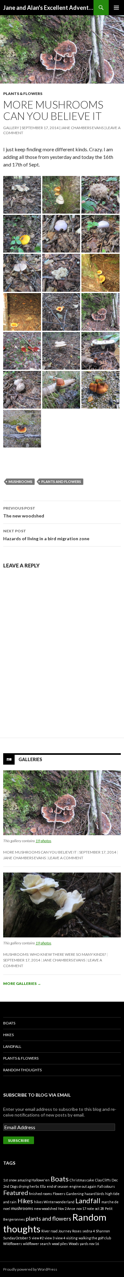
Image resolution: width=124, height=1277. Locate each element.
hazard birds (94, 1194)
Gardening (75, 1194)
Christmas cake (82, 1180)
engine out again (82, 1186)
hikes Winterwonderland (54, 1202)
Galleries (30, 759)
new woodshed (45, 1208)
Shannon (103, 1231)
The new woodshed (23, 512)
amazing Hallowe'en (33, 1180)
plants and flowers (61, 481)
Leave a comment (65, 857)
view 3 (49, 1238)
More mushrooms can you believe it (40, 852)
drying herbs (29, 1186)
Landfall (12, 1046)
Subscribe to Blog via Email (37, 1095)
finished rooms (40, 1194)
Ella (43, 1186)
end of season (57, 1186)
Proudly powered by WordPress (30, 1269)
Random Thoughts (22, 1069)
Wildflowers (12, 1244)
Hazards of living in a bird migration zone (46, 535)
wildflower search (37, 1244)
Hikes (8, 1034)
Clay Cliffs (103, 1180)
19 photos (43, 840)
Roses (76, 1231)
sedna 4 (88, 1231)
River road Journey (56, 1231)
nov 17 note (85, 1208)
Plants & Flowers (22, 93)
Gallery (11, 127)
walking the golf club (95, 1238)
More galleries (22, 983)
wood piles (60, 1244)
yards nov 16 (89, 1244)
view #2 (38, 1238)
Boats (9, 1023)
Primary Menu (116, 7)
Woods (74, 1244)
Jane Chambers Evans (82, 127)
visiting (72, 1238)
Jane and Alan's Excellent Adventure (48, 7)
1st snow (10, 1180)
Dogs (14, 1186)
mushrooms (20, 481)
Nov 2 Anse (66, 1208)
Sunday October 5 (17, 1238)
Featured (15, 1192)
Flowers (59, 1194)
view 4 (60, 1238)
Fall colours (106, 1186)
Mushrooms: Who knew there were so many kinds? (54, 954)
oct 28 (99, 1208)
